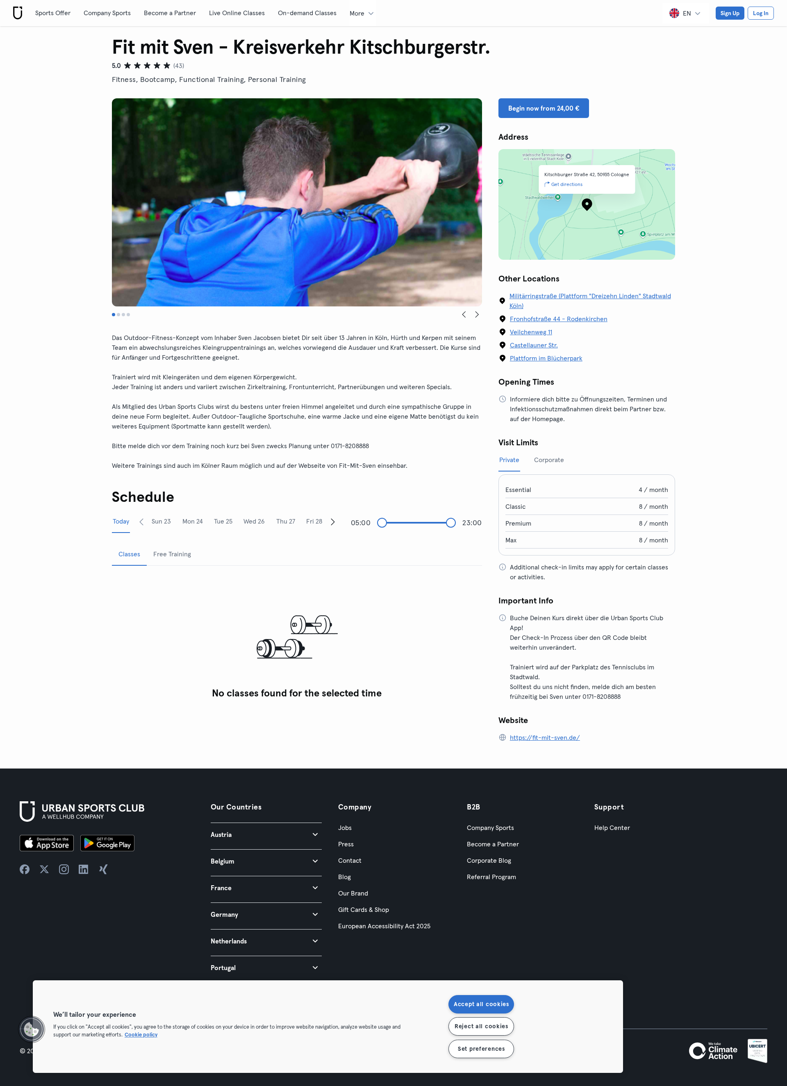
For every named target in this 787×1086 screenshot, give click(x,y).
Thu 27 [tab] (285, 521)
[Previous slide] (464, 315)
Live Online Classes (237, 13)
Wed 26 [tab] (254, 521)
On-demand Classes (307, 13)
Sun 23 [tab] (161, 521)
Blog (344, 877)
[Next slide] (477, 315)
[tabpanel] (297, 638)
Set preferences (481, 1048)
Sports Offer (53, 13)
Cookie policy (141, 1035)
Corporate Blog (489, 860)
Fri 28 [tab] (314, 521)
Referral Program (491, 877)
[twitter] (44, 869)
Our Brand (353, 893)
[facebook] (25, 869)
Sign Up (730, 13)
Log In (761, 13)
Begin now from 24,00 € (543, 108)
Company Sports (107, 13)
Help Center (612, 827)
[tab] (113, 314)
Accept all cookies (481, 1004)
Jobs (345, 827)
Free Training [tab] (172, 554)
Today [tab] (121, 521)
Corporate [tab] (549, 460)
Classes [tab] (129, 554)
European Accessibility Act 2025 (384, 926)
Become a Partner (170, 13)
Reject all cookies (481, 1026)
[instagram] (64, 869)
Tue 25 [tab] (223, 521)
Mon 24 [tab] (192, 521)
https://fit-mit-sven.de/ (545, 737)
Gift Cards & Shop (363, 909)
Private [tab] (509, 460)
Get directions (566, 184)
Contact (350, 860)
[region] (328, 1026)
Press (346, 844)
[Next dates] (333, 521)
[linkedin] (84, 869)
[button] (266, 834)
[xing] (103, 869)
